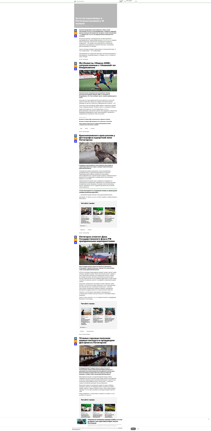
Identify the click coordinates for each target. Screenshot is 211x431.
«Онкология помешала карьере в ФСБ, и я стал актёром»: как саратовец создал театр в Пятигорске (105, 421)
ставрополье (82, 229)
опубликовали (106, 40)
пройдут (113, 393)
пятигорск (92, 128)
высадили (94, 197)
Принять (133, 428)
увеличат (106, 109)
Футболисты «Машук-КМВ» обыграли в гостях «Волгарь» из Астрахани (95, 121)
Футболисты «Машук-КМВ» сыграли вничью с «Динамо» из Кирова (94, 119)
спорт (81, 128)
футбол (86, 128)
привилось (107, 55)
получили (95, 297)
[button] (81, 421)
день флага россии (90, 331)
